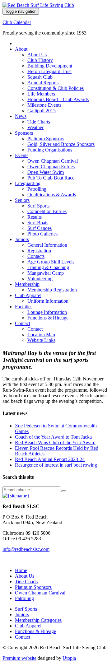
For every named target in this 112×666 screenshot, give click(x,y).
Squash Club (40, 77)
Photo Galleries (42, 233)
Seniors (22, 200)
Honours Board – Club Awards (58, 99)
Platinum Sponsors (45, 138)
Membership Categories (38, 620)
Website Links (41, 340)
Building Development (49, 65)
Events (21, 155)
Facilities (23, 306)
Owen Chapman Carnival (52, 161)
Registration (39, 250)
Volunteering (40, 278)
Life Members (41, 93)
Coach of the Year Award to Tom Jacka (53, 437)
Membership (27, 284)
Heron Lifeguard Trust (49, 71)
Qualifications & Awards (51, 194)
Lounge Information (47, 312)
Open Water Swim (45, 172)
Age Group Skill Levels (50, 261)
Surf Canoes (39, 228)
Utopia (69, 658)
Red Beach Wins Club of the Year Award (55, 442)
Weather (35, 127)
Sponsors (24, 133)
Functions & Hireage (47, 317)
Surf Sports (38, 205)
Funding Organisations (49, 149)
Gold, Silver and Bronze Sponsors (61, 144)
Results (34, 217)
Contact (22, 323)
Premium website (19, 658)
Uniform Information (47, 301)
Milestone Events (44, 105)
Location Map (41, 334)
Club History (40, 60)
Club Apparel (28, 295)
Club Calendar (16, 22)
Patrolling (36, 189)
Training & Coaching (48, 267)
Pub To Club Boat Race (50, 177)
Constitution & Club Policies (55, 88)
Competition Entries (47, 211)
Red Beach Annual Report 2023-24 (50, 459)
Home (21, 570)
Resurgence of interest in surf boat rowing (56, 465)
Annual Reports (42, 82)
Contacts (35, 256)
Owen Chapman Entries (51, 166)
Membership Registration (52, 289)
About (21, 49)
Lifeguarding (27, 183)
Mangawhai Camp (45, 273)
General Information (47, 245)
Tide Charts (38, 121)
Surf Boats (37, 222)
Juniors (22, 239)
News (20, 116)
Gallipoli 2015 (41, 110)
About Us (37, 54)
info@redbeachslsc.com (25, 549)
